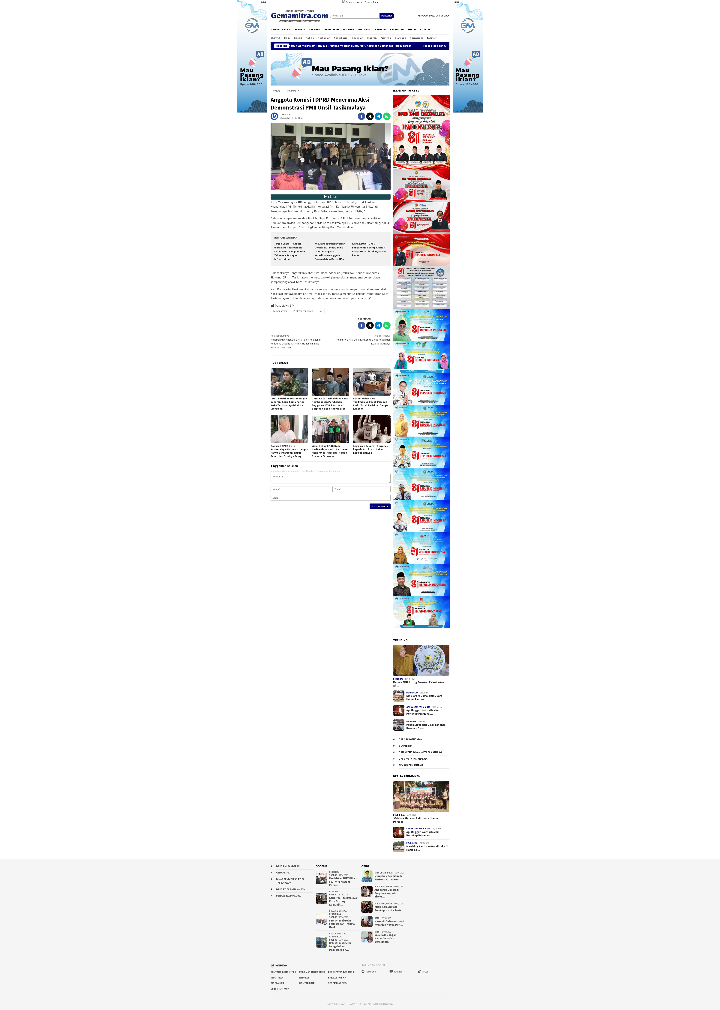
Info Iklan (277, 977)
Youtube (398, 971)
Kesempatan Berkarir (341, 972)
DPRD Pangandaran (302, 311)
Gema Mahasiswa (337, 911)
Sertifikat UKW (280, 988)
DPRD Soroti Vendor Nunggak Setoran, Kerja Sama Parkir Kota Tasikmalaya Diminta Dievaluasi (289, 403)
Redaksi (304, 977)
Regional (398, 679)
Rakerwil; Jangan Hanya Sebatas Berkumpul (385, 938)
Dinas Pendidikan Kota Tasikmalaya (420, 752)
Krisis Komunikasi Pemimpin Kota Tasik (387, 908)
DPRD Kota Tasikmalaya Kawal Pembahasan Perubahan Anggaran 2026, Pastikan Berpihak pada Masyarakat (330, 403)
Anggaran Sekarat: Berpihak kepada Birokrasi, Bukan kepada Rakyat (370, 449)
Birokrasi (379, 886)
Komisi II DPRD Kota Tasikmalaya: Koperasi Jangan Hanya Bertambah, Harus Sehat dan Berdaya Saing (289, 451)
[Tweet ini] (370, 116)
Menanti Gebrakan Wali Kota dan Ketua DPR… (389, 923)
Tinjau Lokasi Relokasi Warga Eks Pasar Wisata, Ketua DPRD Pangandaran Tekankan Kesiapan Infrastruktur (289, 251)
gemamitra (405, 745)
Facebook (371, 971)
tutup (263, 1)
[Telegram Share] (378, 116)
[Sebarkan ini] (361, 116)
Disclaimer (277, 983)
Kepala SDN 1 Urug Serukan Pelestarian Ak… (418, 684)
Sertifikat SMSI (337, 983)
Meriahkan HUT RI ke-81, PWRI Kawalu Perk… (343, 882)
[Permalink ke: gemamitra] (274, 116)
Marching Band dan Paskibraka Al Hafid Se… (427, 848)
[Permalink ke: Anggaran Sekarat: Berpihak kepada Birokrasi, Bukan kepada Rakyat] (372, 429)
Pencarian (386, 15)
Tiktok (425, 971)
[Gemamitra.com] (300, 15)
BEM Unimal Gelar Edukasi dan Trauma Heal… (342, 924)
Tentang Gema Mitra (283, 972)
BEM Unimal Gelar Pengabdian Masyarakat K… (340, 946)
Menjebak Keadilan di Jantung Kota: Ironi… (388, 877)
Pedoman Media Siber (312, 972)
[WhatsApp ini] (387, 116)
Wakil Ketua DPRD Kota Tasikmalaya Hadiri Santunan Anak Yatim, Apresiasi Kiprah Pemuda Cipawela (330, 451)
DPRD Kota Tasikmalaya (413, 758)
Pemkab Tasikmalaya (411, 765)
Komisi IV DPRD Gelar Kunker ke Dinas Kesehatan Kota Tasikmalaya (364, 339)
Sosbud (333, 875)
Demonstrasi (280, 311)
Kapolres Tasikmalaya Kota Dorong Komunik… (343, 901)
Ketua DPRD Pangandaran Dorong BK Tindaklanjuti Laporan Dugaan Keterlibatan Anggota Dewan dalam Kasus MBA (330, 251)
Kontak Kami (307, 983)
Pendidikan (412, 692)
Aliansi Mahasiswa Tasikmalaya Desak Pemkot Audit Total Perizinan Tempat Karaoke (371, 403)
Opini (377, 872)
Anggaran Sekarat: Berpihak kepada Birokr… (386, 893)
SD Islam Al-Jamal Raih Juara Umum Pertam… (424, 697)
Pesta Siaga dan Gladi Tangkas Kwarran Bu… (426, 726)
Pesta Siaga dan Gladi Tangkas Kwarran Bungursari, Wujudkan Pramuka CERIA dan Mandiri (396, 45)
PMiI (320, 311)
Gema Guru (412, 707)
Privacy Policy (337, 977)
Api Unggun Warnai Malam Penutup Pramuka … (422, 712)
